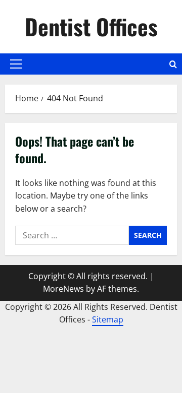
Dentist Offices (91, 26)
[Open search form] (173, 64)
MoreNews (63, 288)
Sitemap (107, 319)
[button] (16, 64)
